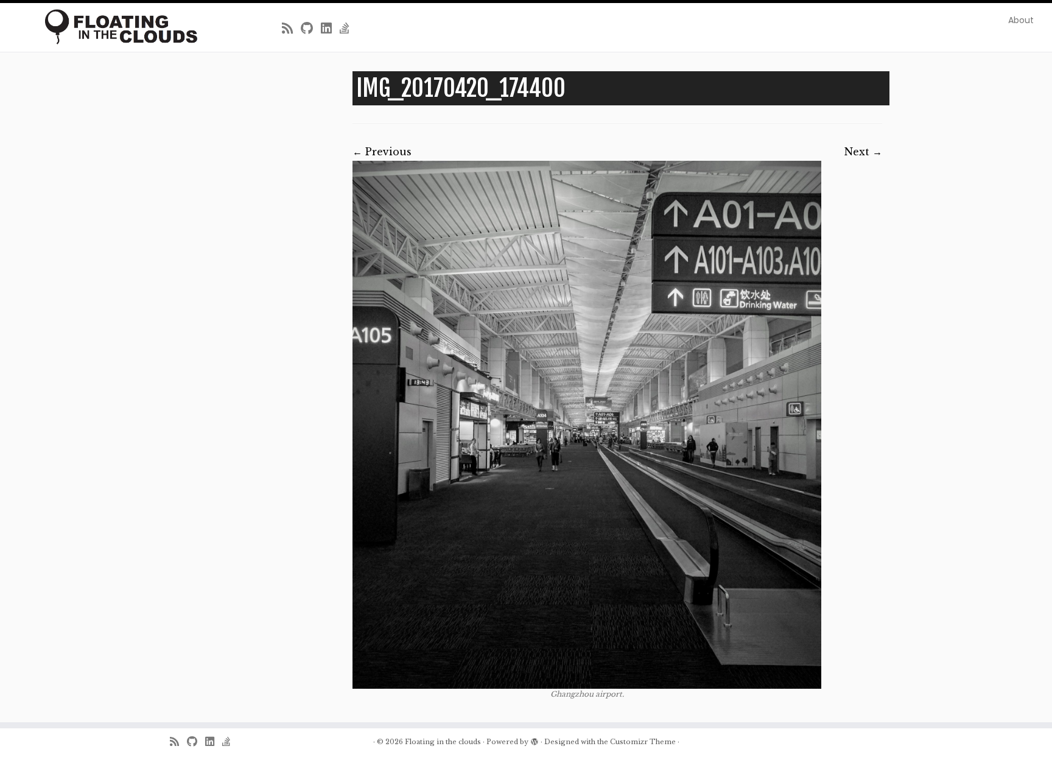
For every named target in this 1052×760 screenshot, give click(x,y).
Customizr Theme (643, 741)
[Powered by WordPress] (534, 739)
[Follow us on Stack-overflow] (348, 29)
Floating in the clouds (443, 741)
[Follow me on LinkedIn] (330, 29)
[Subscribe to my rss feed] (291, 29)
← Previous (382, 152)
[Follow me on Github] (311, 29)
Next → (863, 152)
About (1021, 20)
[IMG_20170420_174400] (586, 425)
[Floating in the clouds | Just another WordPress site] (121, 26)
